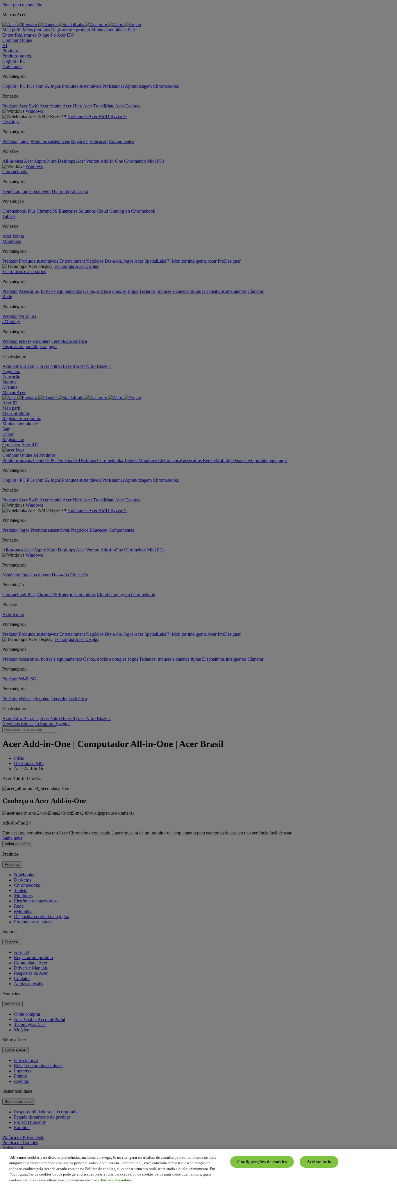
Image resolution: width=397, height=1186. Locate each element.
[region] (198, 1167)
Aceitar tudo (319, 1161)
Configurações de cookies (262, 1161)
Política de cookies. (116, 1180)
